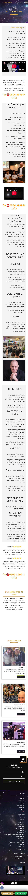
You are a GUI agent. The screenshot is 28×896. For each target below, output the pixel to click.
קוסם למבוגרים (21, 827)
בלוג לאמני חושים (20, 806)
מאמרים (22, 804)
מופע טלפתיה (21, 823)
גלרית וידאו (21, 802)
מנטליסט (22, 840)
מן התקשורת (21, 808)
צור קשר (22, 810)
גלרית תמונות (21, 800)
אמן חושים (22, 819)
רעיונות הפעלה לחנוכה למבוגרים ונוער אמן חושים (14, 834)
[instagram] (2, 883)
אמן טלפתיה (21, 821)
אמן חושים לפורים (20, 830)
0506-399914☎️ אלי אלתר (14, 96)
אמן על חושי (21, 832)
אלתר (14, 207)
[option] (14, 599)
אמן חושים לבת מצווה (19, 829)
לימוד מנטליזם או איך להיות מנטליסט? (16, 842)
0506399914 (8, 2)
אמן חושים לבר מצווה (19, 825)
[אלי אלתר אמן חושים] (20, 2)
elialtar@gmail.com (18, 856)
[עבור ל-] (14, 812)
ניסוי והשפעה (21, 838)
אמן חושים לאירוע (20, 844)
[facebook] (2, 888)
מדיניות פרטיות (21, 846)
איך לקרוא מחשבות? (20, 836)
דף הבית (22, 798)
